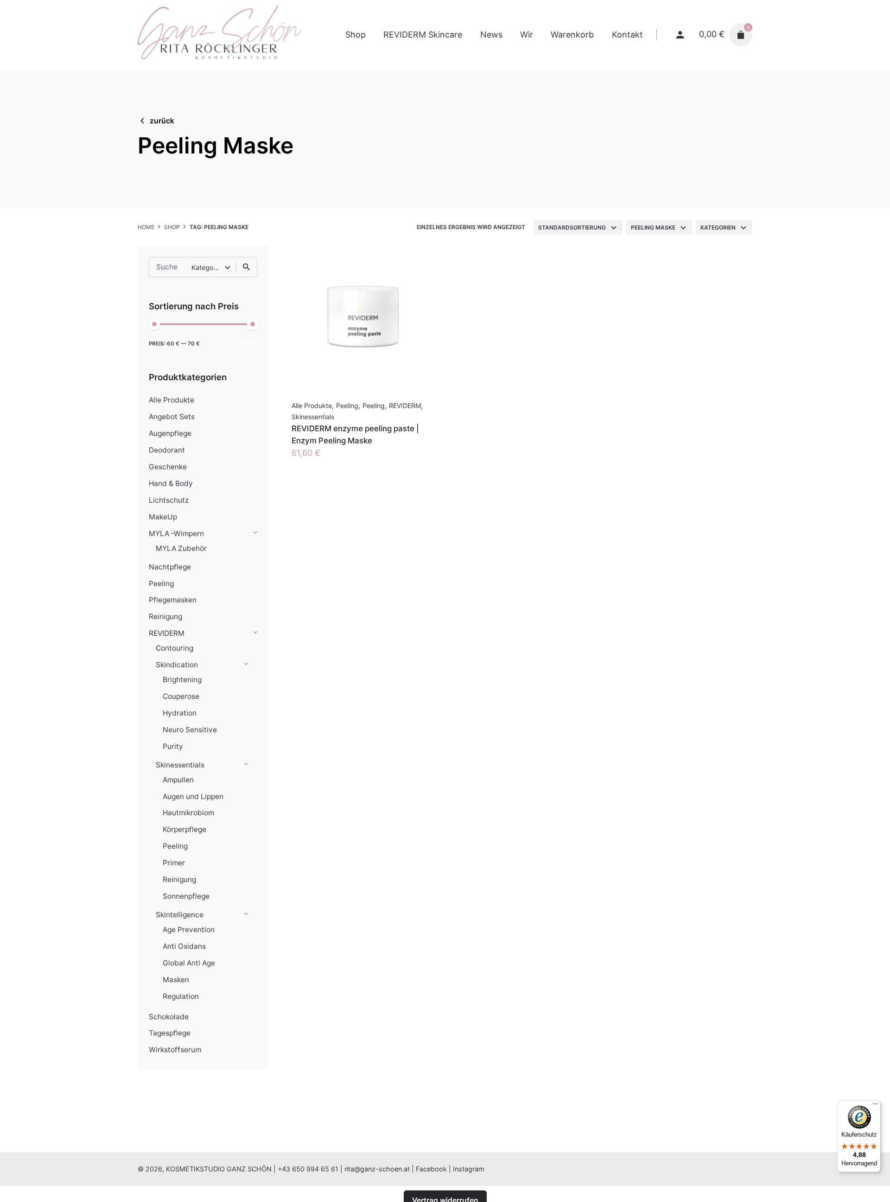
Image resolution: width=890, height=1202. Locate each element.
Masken (176, 979)
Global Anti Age (189, 963)
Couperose (181, 696)
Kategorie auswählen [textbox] (207, 267)
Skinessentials (180, 765)
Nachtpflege (170, 567)
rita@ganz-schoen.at (377, 1169)
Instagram (468, 1169)
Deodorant (167, 450)
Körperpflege (184, 829)
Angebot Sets (172, 416)
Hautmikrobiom (188, 812)
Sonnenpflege (186, 896)
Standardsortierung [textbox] (572, 227)
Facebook (431, 1169)
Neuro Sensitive (190, 729)
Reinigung (165, 616)
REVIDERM (166, 633)
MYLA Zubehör (181, 548)
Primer (174, 862)
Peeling (161, 583)
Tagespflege (170, 1033)
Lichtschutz (169, 500)
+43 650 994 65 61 (308, 1169)
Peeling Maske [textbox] (653, 227)
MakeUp (163, 516)
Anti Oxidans (184, 946)
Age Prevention (189, 929)
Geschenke (168, 466)
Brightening (182, 679)
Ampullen (178, 779)
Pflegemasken (173, 599)
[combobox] (578, 227)
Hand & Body (171, 483)
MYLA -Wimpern (176, 533)
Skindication (177, 664)
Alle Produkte (171, 400)
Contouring (174, 648)
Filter (248, 343)
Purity (173, 746)
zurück (162, 120)
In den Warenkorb (327, 462)
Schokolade (169, 1016)
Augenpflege (170, 433)
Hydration (180, 713)
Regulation (181, 996)
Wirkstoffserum (175, 1049)
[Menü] (875, 1106)
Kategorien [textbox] (718, 227)
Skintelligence (179, 914)
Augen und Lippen (193, 796)
